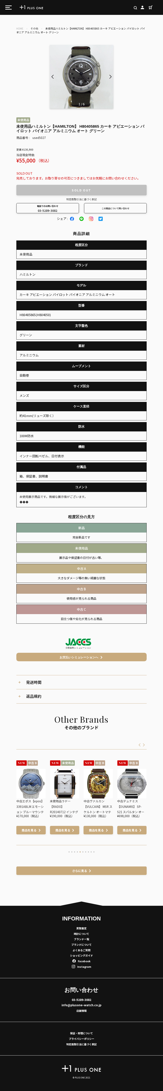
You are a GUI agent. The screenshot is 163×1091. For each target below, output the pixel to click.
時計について (81, 934)
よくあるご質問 (81, 950)
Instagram (84, 966)
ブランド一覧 (81, 939)
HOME (19, 28)
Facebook (84, 961)
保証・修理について (81, 1033)
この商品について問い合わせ (115, 208)
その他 (34, 28)
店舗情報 (81, 1010)
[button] (110, 76)
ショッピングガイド (81, 955)
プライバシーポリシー (81, 1038)
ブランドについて (81, 944)
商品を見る (29, 830)
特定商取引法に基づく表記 (81, 199)
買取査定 (81, 928)
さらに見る (79, 871)
